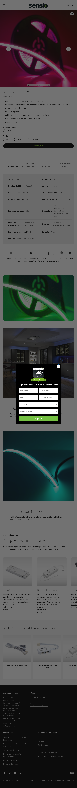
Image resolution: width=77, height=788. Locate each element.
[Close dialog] (58, 366)
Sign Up (38, 419)
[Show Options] (57, 404)
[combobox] (38, 404)
